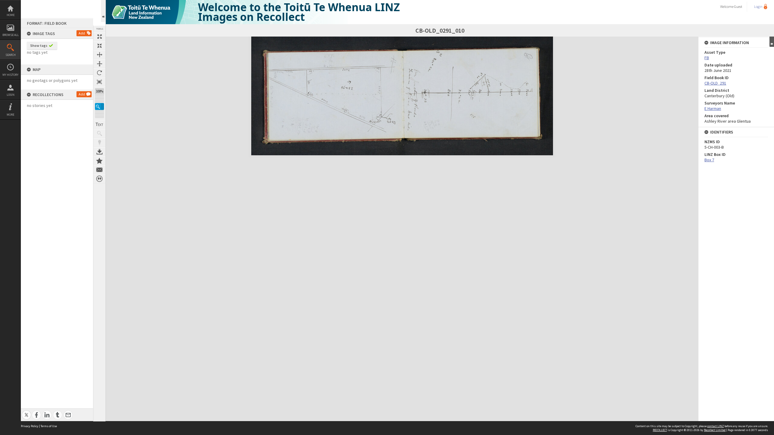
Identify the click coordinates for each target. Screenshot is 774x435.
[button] (99, 106)
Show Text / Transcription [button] (99, 124)
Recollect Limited (715, 430)
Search (10, 55)
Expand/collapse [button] (771, 42)
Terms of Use (49, 426)
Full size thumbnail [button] (99, 36)
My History (10, 75)
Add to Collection (99, 160)
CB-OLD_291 (715, 83)
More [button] (10, 115)
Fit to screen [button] (99, 45)
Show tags (38, 45)
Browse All (10, 35)
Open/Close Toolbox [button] (103, 11)
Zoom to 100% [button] (99, 81)
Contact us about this (99, 169)
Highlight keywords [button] (99, 142)
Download (99, 151)
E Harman (712, 108)
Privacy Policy (29, 426)
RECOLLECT (660, 430)
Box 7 (709, 160)
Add (82, 33)
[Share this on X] (26, 412)
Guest (738, 6)
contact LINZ (715, 426)
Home (11, 15)
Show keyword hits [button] (99, 133)
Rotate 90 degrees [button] (99, 72)
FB (706, 57)
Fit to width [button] (99, 54)
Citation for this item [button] (99, 178)
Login (11, 95)
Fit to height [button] (99, 63)
